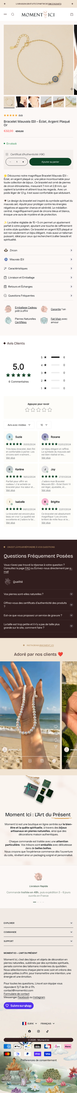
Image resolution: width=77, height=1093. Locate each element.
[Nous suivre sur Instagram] (38, 1031)
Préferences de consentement (39, 1060)
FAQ (27, 568)
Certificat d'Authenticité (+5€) (27, 154)
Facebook (23, 997)
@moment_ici (46, 645)
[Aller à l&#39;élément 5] (58, 101)
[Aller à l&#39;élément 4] (46, 101)
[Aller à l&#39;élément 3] (33, 101)
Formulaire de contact (16, 993)
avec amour (59, 320)
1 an (58, 309)
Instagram (39, 997)
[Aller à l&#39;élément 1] (9, 101)
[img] (18, 375)
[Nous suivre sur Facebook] (29, 1031)
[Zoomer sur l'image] (72, 89)
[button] (54, 357)
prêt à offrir (26, 309)
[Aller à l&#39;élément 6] (70, 101)
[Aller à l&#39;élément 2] (21, 101)
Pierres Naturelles (25, 320)
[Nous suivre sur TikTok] (47, 1031)
